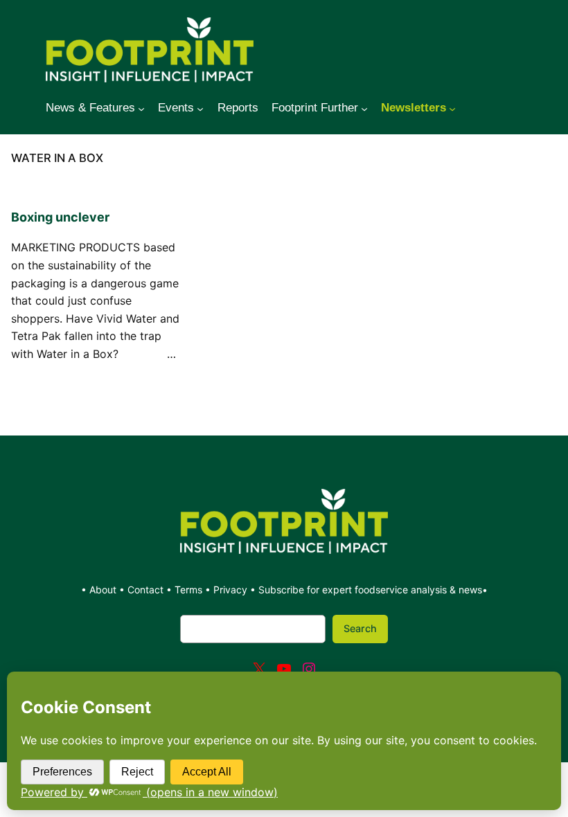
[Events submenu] (200, 108)
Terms (188, 589)
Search (360, 628)
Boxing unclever (60, 217)
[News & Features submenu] (141, 108)
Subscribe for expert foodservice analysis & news (370, 589)
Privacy (230, 589)
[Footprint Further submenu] (364, 108)
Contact (146, 589)
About (104, 589)
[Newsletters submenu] (452, 108)
